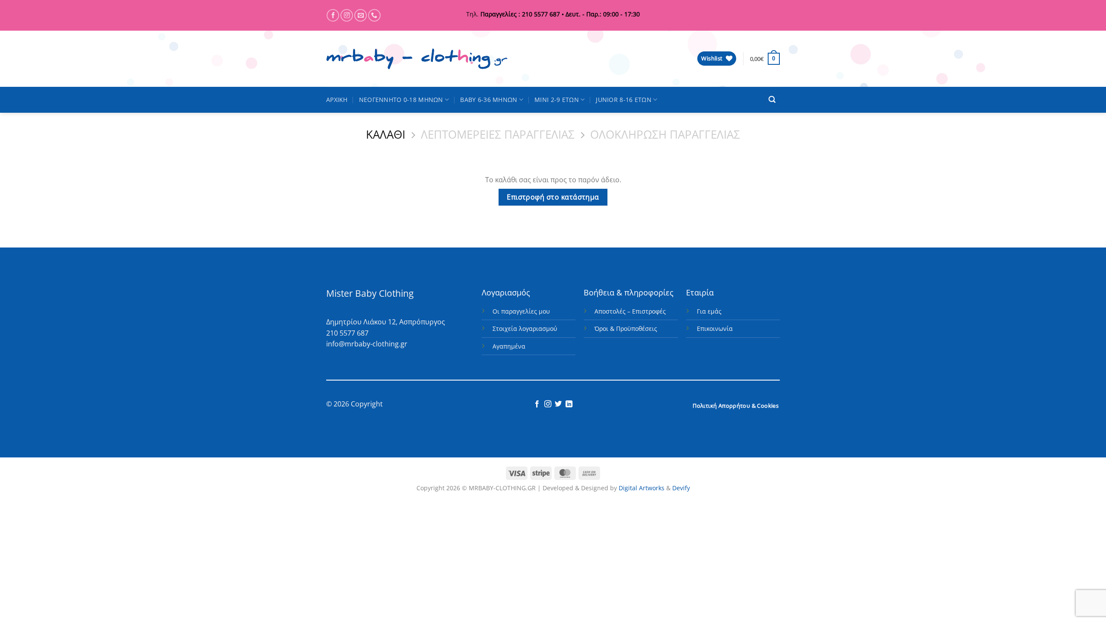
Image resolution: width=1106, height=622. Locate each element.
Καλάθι (385, 135)
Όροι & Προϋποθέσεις (625, 328)
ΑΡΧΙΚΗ (337, 99)
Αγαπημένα (509, 346)
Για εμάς (709, 311)
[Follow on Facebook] (333, 15)
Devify (681, 488)
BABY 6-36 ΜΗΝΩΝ (488, 99)
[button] (772, 99)
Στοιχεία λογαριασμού (525, 328)
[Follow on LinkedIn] (569, 404)
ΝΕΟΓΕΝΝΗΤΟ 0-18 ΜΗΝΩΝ (401, 99)
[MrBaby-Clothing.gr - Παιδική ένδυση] (417, 59)
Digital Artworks (641, 488)
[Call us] (374, 15)
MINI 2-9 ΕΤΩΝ (556, 99)
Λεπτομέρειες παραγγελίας (498, 135)
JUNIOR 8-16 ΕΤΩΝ (624, 99)
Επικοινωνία (715, 328)
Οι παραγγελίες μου (521, 311)
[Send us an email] (360, 15)
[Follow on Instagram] (346, 15)
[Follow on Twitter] (558, 404)
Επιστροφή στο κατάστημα (553, 197)
